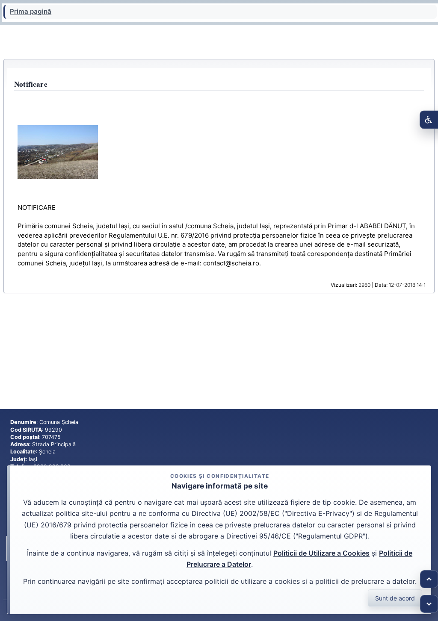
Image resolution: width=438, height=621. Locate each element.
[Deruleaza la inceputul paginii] (429, 579)
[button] (58, 152)
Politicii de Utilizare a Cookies (321, 553)
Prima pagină (30, 11)
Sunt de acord (395, 598)
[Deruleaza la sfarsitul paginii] (429, 604)
